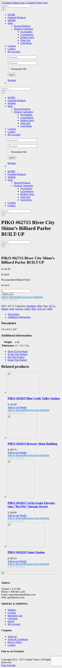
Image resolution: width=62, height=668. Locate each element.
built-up (19, 309)
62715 (52, 306)
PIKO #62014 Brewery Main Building (32, 443)
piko (33, 309)
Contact (11, 645)
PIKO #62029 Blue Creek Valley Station (34, 398)
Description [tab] (13, 314)
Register (12, 80)
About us (12, 636)
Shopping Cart (15, 615)
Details (23, 407)
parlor (27, 309)
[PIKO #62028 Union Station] (34, 535)
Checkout (12, 618)
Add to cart (8, 294)
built (12, 309)
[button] (22, 297)
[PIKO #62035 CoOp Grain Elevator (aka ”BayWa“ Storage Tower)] (34, 479)
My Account (14, 624)
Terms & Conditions (18, 639)
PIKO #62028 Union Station (26, 552)
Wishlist (12, 610)
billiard (4, 309)
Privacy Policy (15, 642)
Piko (40, 306)
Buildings (31, 306)
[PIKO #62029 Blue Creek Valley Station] (34, 383)
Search (11, 621)
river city (41, 309)
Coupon (12, 612)
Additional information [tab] (19, 317)
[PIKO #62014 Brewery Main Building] (34, 427)
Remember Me (18, 69)
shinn (49, 309)
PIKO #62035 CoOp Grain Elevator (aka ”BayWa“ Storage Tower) (31, 504)
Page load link (8, 665)
